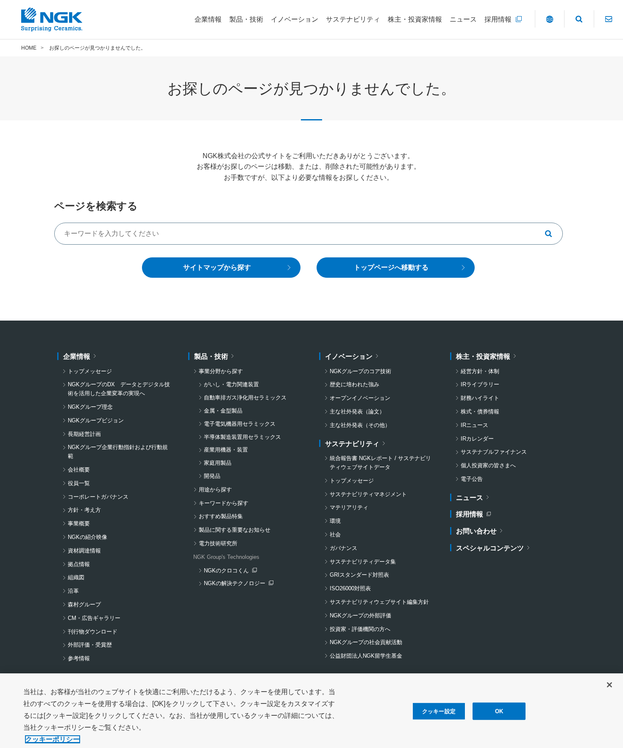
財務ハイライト (480, 398)
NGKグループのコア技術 (360, 371)
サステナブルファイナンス (494, 452)
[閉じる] (609, 684)
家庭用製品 (217, 463)
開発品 (212, 476)
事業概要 (79, 523)
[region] (311, 710)
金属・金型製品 (223, 410)
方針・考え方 (84, 510)
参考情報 (79, 658)
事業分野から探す (221, 371)
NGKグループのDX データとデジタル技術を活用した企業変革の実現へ (119, 388)
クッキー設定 (439, 711)
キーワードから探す (223, 503)
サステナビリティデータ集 (363, 561)
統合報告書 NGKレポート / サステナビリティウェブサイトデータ (380, 462)
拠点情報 (79, 564)
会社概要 (79, 469)
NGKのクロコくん (230, 571)
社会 (335, 534)
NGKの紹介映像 (87, 537)
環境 (335, 521)
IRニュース (474, 425)
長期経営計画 (84, 434)
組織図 (76, 577)
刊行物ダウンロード (92, 631)
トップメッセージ (90, 371)
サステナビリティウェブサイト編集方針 (379, 602)
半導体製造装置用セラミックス (242, 437)
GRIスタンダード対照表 (359, 575)
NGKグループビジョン (96, 420)
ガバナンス (343, 548)
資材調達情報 (84, 550)
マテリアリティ (349, 507)
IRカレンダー (477, 438)
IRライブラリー (480, 384)
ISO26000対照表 (350, 588)
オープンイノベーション (360, 398)
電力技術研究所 (218, 543)
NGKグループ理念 (90, 407)
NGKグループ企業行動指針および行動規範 (118, 451)
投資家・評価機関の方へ (360, 629)
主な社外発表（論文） (357, 411)
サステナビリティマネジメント (368, 494)
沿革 (73, 591)
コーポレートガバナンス (98, 497)
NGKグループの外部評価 (360, 615)
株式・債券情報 (480, 411)
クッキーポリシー (52, 739)
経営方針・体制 (480, 371)
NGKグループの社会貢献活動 (366, 642)
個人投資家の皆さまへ (488, 465)
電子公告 (472, 479)
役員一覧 (79, 483)
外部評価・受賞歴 (90, 645)
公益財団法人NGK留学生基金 (366, 656)
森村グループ (84, 604)
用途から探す (215, 489)
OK (499, 711)
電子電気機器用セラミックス (239, 424)
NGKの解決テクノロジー (236, 584)
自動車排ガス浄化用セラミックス (245, 397)
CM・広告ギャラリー (94, 618)
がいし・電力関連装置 (231, 384)
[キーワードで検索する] (552, 234)
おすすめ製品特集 (221, 516)
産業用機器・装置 (226, 450)
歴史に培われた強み (354, 384)
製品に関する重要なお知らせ (234, 530)
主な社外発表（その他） (360, 425)
